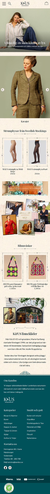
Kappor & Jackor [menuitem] (10, 427)
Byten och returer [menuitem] (34, 416)
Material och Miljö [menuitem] (34, 427)
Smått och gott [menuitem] (35, 410)
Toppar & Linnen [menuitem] (10, 431)
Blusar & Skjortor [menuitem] (10, 416)
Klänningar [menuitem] (8, 423)
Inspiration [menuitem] (31, 431)
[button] (4, 4)
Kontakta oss (10, 444)
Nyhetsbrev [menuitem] (31, 438)
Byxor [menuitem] (6, 419)
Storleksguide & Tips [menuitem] (35, 423)
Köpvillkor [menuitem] (31, 419)
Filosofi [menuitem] (30, 434)
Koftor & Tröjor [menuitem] (10, 438)
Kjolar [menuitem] (6, 434)
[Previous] (2, 90)
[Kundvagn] (46, 3)
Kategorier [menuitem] (10, 410)
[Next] (47, 90)
